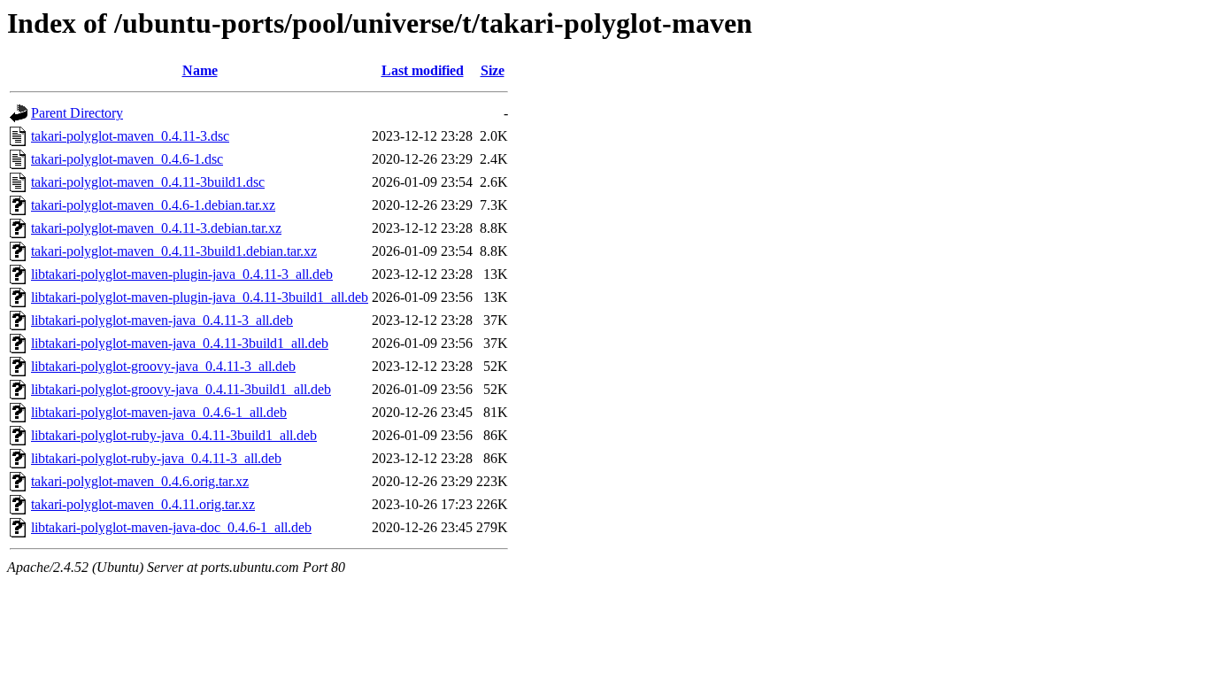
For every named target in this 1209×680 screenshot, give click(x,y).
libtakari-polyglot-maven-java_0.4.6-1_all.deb (159, 412)
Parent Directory (77, 112)
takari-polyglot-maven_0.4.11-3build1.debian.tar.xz (174, 251)
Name (200, 70)
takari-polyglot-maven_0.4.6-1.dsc (127, 158)
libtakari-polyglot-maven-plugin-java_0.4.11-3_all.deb (182, 274)
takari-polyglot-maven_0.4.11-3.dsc (130, 135)
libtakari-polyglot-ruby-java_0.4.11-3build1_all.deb (174, 435)
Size (492, 70)
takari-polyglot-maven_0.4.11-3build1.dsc (148, 181)
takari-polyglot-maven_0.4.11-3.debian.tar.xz (156, 228)
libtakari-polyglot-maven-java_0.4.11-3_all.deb (162, 320)
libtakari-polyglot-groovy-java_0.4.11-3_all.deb (163, 366)
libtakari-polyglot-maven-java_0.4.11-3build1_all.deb (179, 343)
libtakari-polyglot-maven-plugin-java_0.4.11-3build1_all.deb (199, 297)
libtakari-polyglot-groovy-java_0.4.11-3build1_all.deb (181, 389)
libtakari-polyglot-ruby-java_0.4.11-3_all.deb (156, 458)
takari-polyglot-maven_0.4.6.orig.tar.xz (140, 481)
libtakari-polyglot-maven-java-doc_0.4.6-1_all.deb (171, 527)
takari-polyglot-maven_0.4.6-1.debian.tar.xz (153, 204)
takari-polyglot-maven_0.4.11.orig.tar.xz (143, 504)
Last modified (422, 70)
